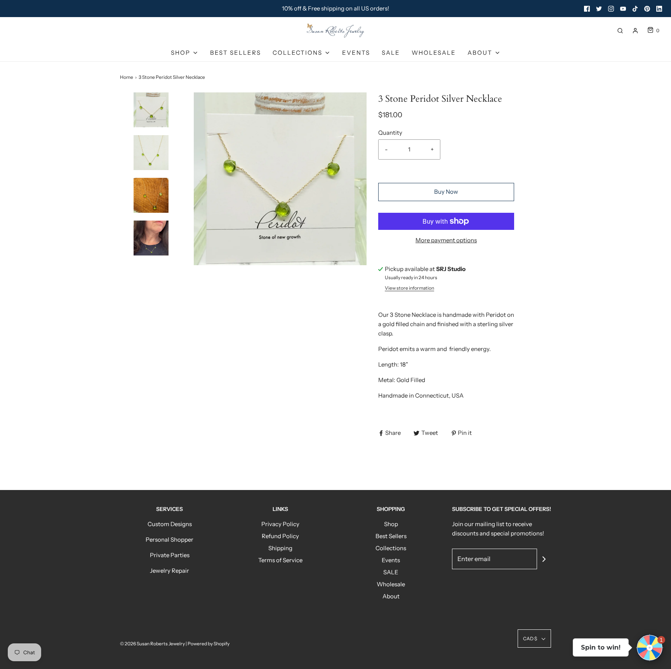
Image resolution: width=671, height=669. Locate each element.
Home (126, 77)
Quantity (390, 132)
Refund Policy (280, 536)
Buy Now (446, 191)
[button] (151, 123)
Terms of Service (280, 560)
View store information (409, 288)
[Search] (620, 31)
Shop (391, 524)
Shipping (280, 548)
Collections (390, 548)
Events (356, 52)
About (391, 596)
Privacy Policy (280, 524)
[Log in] (635, 31)
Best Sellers (235, 52)
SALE (391, 52)
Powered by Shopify (208, 643)
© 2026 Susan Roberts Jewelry (152, 643)
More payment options (446, 240)
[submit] (544, 559)
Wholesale (434, 52)
